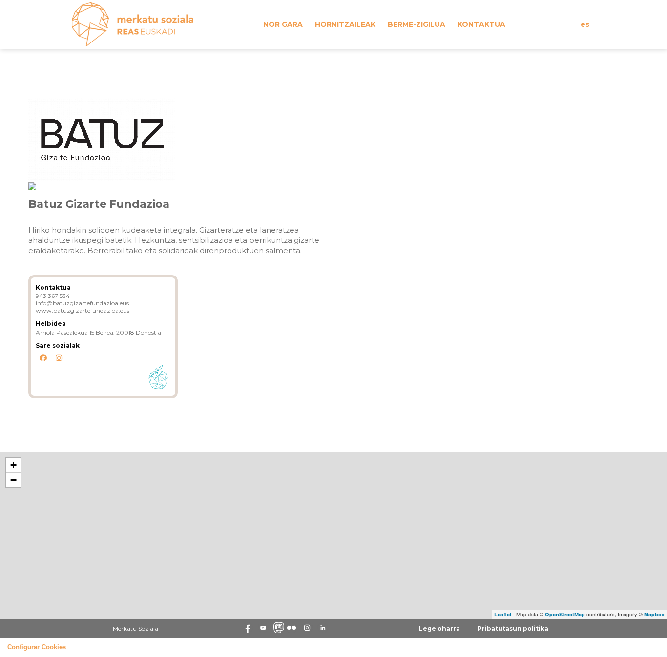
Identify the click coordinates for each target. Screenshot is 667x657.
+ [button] (13, 465)
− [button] (13, 480)
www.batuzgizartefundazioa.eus (82, 310)
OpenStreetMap (565, 614)
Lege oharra (439, 628)
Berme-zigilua (416, 24)
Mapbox (654, 614)
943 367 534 (53, 295)
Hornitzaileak (345, 24)
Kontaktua (481, 24)
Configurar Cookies (36, 647)
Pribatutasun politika (513, 628)
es (585, 24)
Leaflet (503, 614)
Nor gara (283, 24)
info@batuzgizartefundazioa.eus (82, 303)
